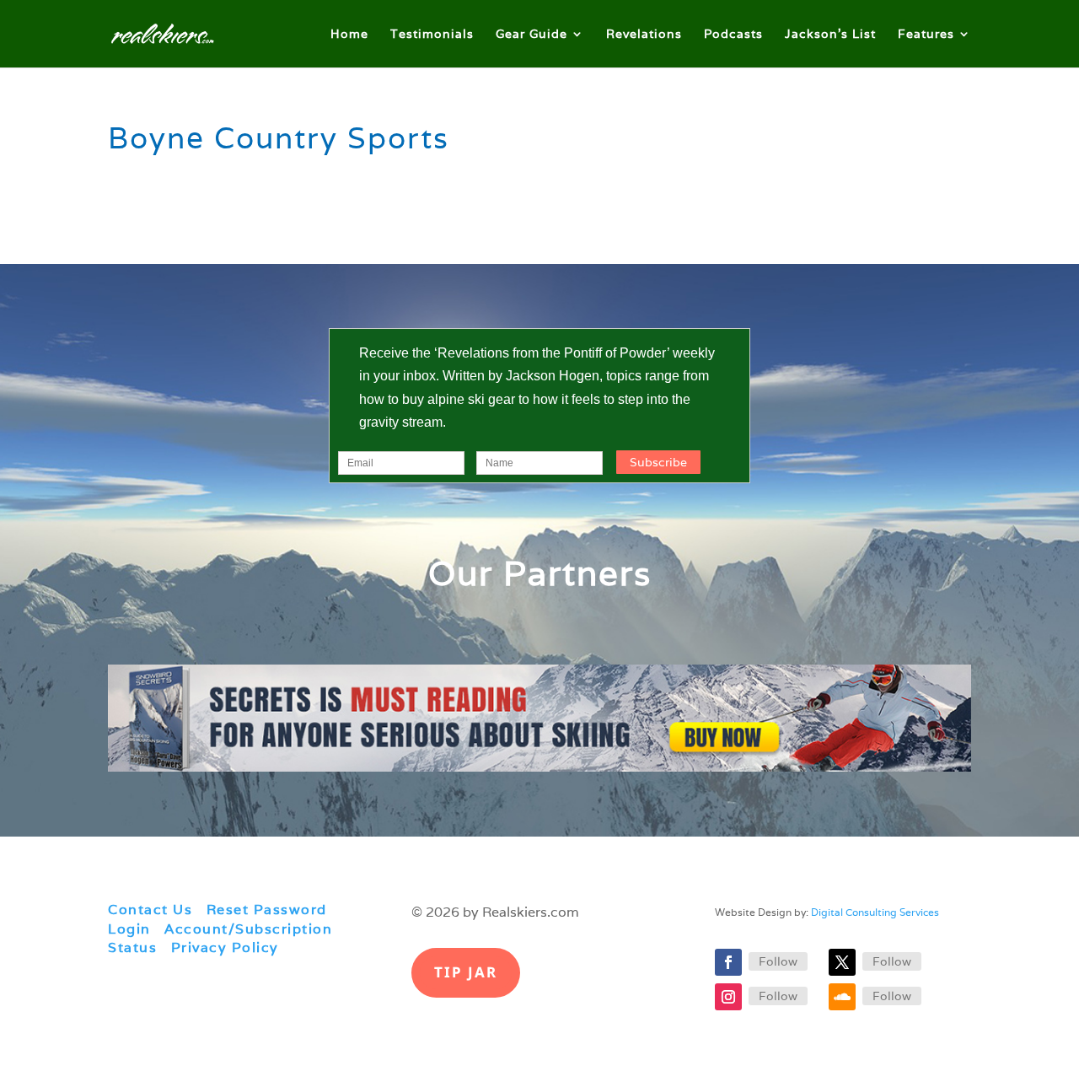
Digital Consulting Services (875, 912)
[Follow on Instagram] (728, 996)
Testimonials (432, 34)
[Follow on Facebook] (728, 962)
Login (129, 929)
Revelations (644, 34)
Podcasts (733, 34)
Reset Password (267, 909)
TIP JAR (465, 972)
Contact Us (150, 909)
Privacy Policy (225, 947)
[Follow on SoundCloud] (842, 996)
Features (926, 34)
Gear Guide (531, 34)
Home (349, 34)
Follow (778, 961)
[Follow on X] (842, 962)
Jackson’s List (830, 34)
